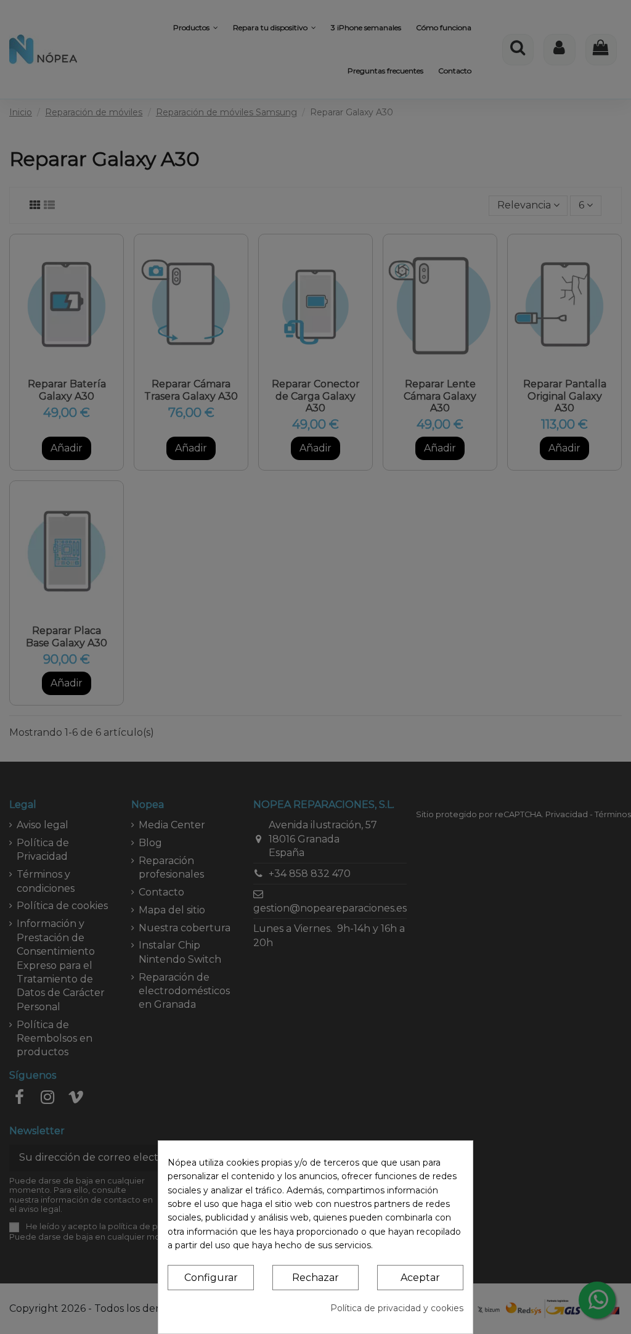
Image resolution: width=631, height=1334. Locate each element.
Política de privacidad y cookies (396, 1308)
